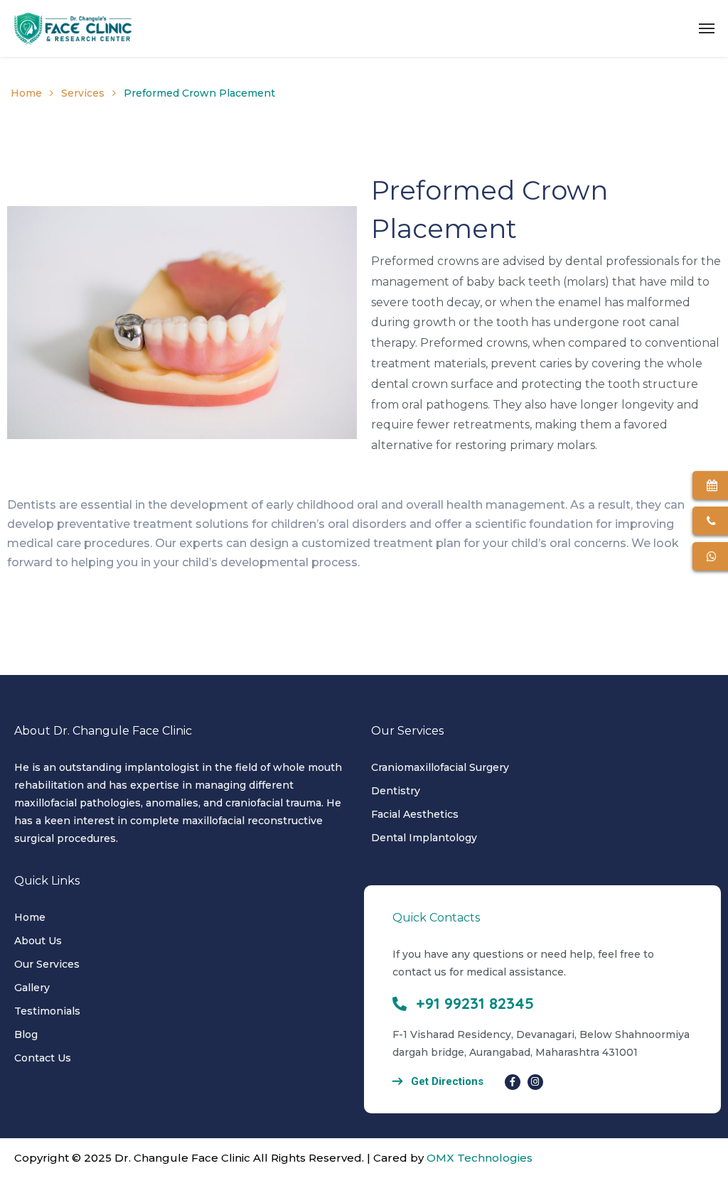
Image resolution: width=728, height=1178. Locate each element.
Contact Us (42, 1058)
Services (83, 93)
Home (26, 93)
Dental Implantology (424, 837)
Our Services (47, 964)
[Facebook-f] (512, 1082)
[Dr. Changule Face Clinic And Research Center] (73, 28)
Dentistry (395, 790)
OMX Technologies (479, 1158)
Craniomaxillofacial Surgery (440, 767)
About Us (38, 940)
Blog (26, 1034)
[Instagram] (535, 1082)
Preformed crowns (424, 261)
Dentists (31, 505)
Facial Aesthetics (415, 814)
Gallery (32, 987)
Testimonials (47, 1011)
